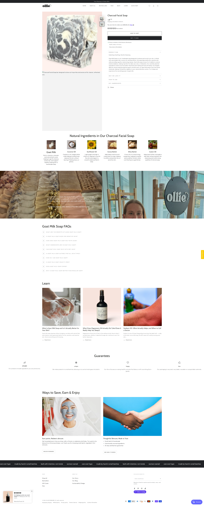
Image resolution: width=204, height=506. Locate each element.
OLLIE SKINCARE (50, 500)
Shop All (44, 478)
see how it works (110, 452)
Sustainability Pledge (78, 483)
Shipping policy (82, 502)
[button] (149, 6)
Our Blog (75, 481)
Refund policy (56, 502)
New (43, 486)
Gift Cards (45, 483)
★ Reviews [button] (202, 254)
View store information (115, 47)
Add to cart (134, 33)
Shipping (110, 21)
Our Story (75, 478)
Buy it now (135, 38)
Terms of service (73, 502)
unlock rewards (48, 451)
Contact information (92, 502)
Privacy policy (64, 502)
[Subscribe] (161, 478)
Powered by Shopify (47, 502)
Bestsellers (45, 481)
